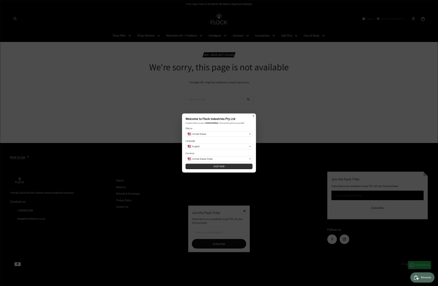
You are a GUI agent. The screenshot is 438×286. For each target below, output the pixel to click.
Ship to (188, 128)
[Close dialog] (253, 116)
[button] (219, 134)
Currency (189, 153)
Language (190, 140)
